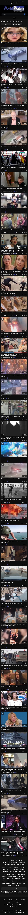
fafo (16, 871)
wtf (20, 883)
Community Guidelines (8, 904)
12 (2, 642)
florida (10, 876)
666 (24, 867)
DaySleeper (3, 66)
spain (4, 874)
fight (3, 883)
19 (2, 289)
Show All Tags (14, 888)
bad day (14, 874)
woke (23, 876)
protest (15, 862)
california (21, 874)
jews (8, 865)
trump (16, 867)
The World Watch (12, 912)
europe (8, 878)
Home (3, 900)
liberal (19, 876)
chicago (18, 881)
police (12, 872)
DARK (18, 0)
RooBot (3, 149)
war (5, 865)
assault (8, 883)
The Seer (3, 398)
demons (23, 881)
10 (2, 268)
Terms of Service (14, 906)
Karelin (2, 710)
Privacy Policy (20, 904)
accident (17, 879)
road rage (22, 869)
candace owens (15, 865)
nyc (24, 872)
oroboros (3, 128)
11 (2, 497)
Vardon (2, 45)
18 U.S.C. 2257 (16, 902)
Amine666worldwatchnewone (7, 108)
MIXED (22, 0)
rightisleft (3, 440)
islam (20, 871)
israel (8, 874)
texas (7, 860)
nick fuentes (22, 862)
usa (21, 867)
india (4, 878)
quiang (2, 170)
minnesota (15, 883)
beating (11, 867)
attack (3, 881)
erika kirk (4, 867)
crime (12, 881)
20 (2, 40)
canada (17, 885)
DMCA (9, 902)
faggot (22, 865)
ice (10, 869)
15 (2, 82)
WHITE (12, 0)
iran (14, 876)
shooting (5, 869)
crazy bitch (11, 885)
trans (8, 881)
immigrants (5, 872)
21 (2, 476)
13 (2, 621)
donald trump (7, 862)
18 (2, 684)
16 (2, 227)
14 (2, 310)
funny (24, 883)
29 (2, 102)
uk (12, 879)
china (23, 878)
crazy (20, 860)
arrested (15, 869)
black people (14, 860)
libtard (4, 876)
